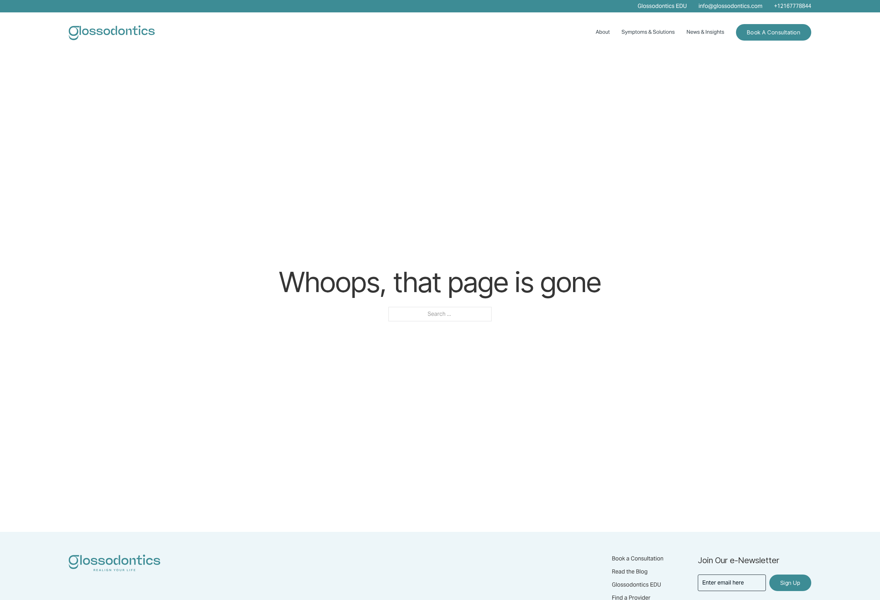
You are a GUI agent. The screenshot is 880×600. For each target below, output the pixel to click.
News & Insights (705, 32)
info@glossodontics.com (730, 6)
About (603, 32)
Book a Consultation (774, 32)
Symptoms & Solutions (648, 32)
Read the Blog (630, 571)
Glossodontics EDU (662, 6)
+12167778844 (792, 6)
